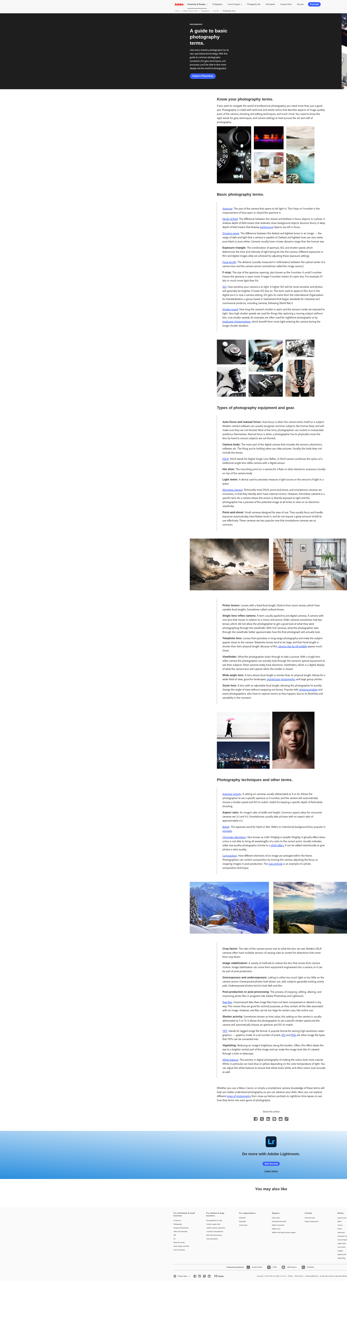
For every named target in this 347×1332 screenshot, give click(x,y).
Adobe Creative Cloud (190, 11)
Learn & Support (234, 4)
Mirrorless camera (232, 489)
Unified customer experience (215, 1228)
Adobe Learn (276, 1229)
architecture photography (281, 679)
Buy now (300, 4)
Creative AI (177, 1220)
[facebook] (195, 1276)
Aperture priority (231, 794)
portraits (227, 831)
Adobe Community (278, 1225)
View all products (179, 1250)
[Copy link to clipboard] (286, 1119)
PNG (293, 1035)
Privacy (290, 1276)
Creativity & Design (196, 4)
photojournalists (308, 689)
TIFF (224, 1031)
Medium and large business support (284, 1232)
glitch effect (277, 845)
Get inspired (270, 4)
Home (177, 11)
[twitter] (204, 1276)
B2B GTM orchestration (214, 1235)
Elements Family (179, 1242)
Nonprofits (242, 1221)
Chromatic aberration (234, 837)
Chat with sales (310, 1218)
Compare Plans (286, 4)
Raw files (227, 1002)
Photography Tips (253, 4)
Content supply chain (213, 1224)
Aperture (227, 208)
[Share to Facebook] (256, 1119)
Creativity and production (214, 1231)
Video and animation (180, 1231)
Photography (217, 4)
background (266, 227)
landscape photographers (236, 321)
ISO (224, 286)
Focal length (229, 262)
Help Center (276, 1218)
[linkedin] (209, 1276)
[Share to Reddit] (280, 1119)
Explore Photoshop (202, 76)
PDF (175, 1235)
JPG (284, 1035)
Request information (311, 1221)
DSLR (225, 458)
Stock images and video (181, 1246)
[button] (181, 1276)
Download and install (279, 1221)
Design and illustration (181, 1228)
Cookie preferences (311, 1276)
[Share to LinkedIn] (268, 1119)
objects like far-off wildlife (292, 646)
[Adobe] (179, 4)
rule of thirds (276, 863)
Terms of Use (299, 1276)
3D (174, 1239)
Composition (229, 855)
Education (242, 1218)
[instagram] (199, 1276)
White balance (230, 1059)
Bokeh (225, 826)
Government (243, 1225)
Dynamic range (230, 233)
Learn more (271, 1171)
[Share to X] (262, 1119)
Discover (216, 11)
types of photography (238, 1096)
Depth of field (230, 219)
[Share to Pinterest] (274, 1119)
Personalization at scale (214, 1220)
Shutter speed (230, 309)
